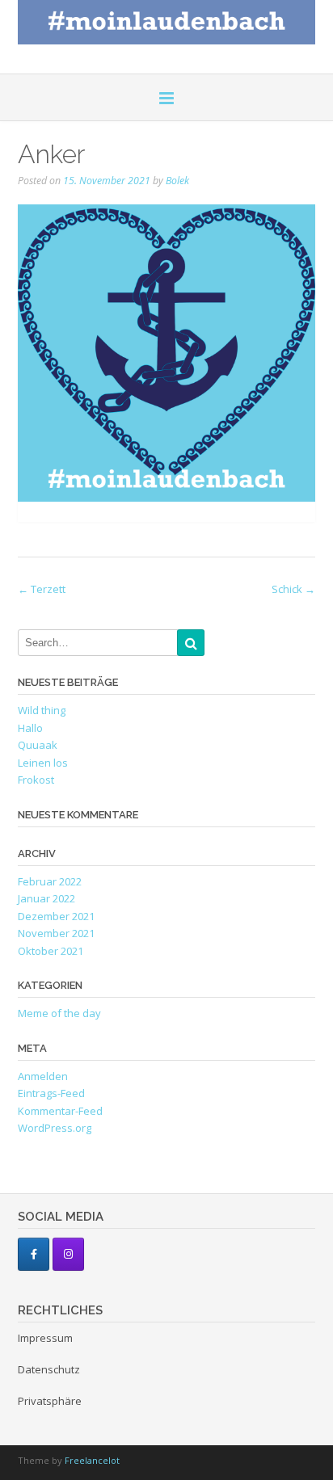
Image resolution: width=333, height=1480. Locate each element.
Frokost (36, 779)
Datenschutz (49, 1369)
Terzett (41, 589)
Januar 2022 (46, 898)
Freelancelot (92, 1460)
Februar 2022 (50, 881)
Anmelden (43, 1076)
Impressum (45, 1338)
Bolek (177, 180)
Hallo (30, 728)
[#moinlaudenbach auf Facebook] (33, 1254)
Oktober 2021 (50, 951)
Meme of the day (59, 1013)
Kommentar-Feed (60, 1111)
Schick (293, 589)
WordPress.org (54, 1128)
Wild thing (41, 710)
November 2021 (56, 933)
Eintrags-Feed (51, 1093)
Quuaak (37, 745)
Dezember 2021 (56, 916)
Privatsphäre (50, 1401)
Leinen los (43, 762)
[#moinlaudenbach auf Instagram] (68, 1254)
